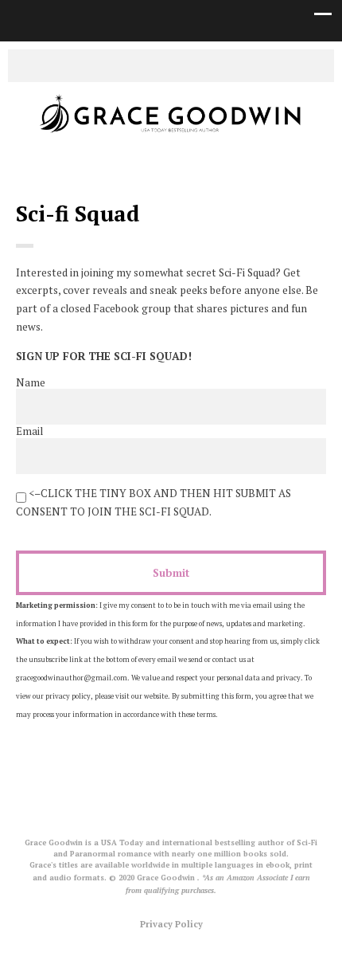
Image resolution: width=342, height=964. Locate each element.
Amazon (207, 64)
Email (29, 431)
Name (30, 382)
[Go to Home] (171, 134)
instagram (183, 64)
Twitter (135, 64)
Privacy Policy (171, 924)
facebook (159, 64)
